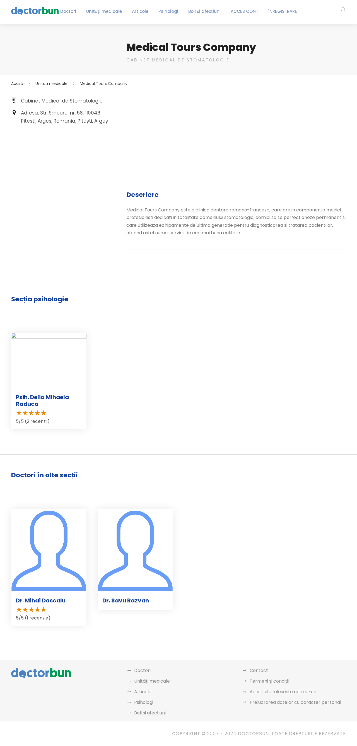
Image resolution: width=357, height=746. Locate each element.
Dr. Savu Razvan (125, 600)
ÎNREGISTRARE (282, 11)
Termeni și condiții (269, 681)
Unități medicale (104, 11)
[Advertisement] (236, 136)
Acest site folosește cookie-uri (283, 691)
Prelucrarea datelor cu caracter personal (295, 702)
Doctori (68, 11)
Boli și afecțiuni (204, 11)
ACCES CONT (244, 11)
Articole (140, 11)
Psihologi (168, 11)
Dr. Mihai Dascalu (41, 600)
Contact (259, 670)
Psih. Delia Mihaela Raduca (42, 400)
